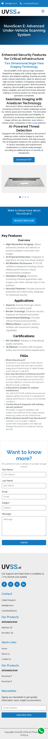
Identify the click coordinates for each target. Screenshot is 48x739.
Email (5, 492)
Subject (6, 503)
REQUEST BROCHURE (24, 221)
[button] (20, 197)
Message (7, 514)
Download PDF (24, 159)
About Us (6, 654)
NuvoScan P (7, 676)
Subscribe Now (24, 715)
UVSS (34, 123)
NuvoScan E (7, 681)
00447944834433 (9, 611)
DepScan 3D (7, 627)
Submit (24, 542)
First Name (8, 469)
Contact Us (6, 659)
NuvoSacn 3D (7, 633)
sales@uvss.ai (7, 605)
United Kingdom (9, 600)
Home (4, 649)
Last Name (7, 480)
